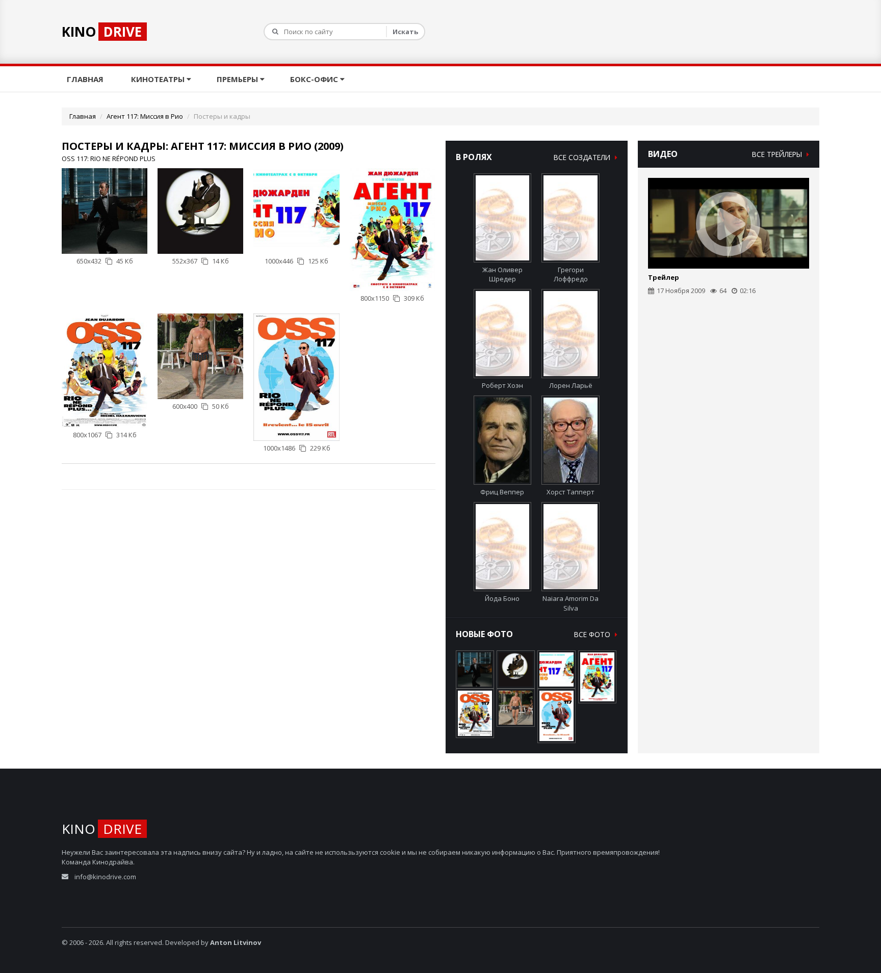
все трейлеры (778, 154)
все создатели (583, 157)
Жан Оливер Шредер (502, 274)
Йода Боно (502, 598)
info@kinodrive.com (105, 876)
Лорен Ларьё (570, 385)
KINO (102, 31)
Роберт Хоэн (502, 385)
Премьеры (238, 79)
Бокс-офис (315, 79)
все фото (593, 634)
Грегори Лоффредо (571, 274)
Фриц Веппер (502, 491)
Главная (86, 79)
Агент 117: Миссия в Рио (145, 116)
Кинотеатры (159, 79)
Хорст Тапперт (570, 491)
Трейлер (663, 277)
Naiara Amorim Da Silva (570, 603)
